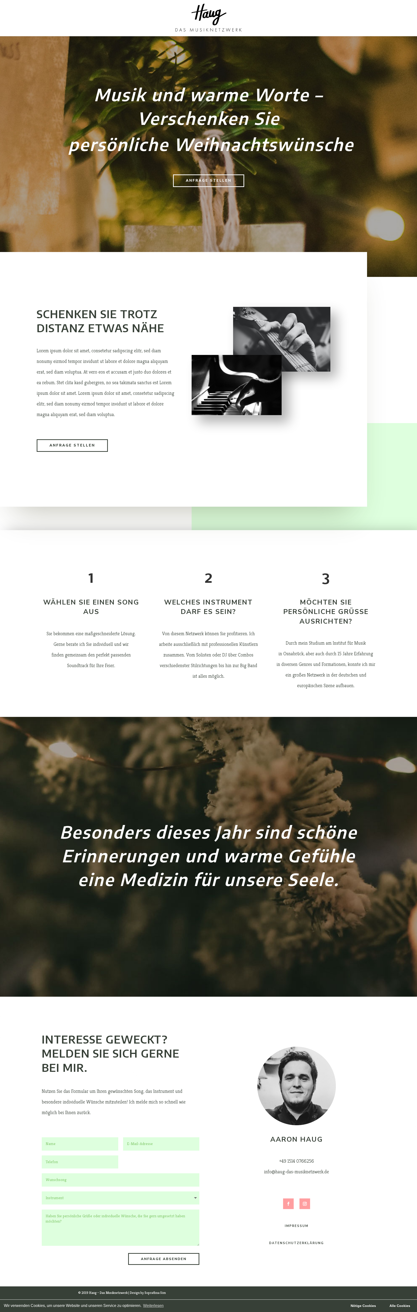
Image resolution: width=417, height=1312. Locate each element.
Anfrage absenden (164, 1259)
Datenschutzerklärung (296, 1243)
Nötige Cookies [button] (363, 1306)
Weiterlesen (153, 1306)
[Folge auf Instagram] (304, 1203)
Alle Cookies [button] (399, 1306)
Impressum (296, 1226)
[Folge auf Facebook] (288, 1203)
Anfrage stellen (208, 180)
